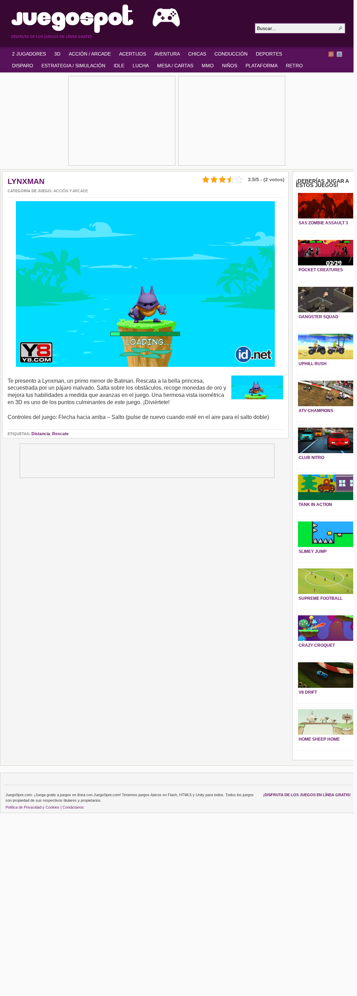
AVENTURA (167, 54)
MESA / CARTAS (175, 65)
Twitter (339, 54)
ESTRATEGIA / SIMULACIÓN (73, 65)
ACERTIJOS (132, 54)
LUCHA (141, 65)
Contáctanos (73, 807)
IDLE (119, 65)
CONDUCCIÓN (231, 54)
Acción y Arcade (71, 191)
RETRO (294, 65)
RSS (331, 54)
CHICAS (197, 54)
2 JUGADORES (29, 54)
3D (57, 54)
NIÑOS (229, 65)
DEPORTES (269, 54)
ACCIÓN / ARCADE (90, 54)
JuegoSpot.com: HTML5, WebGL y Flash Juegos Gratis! (128, 18)
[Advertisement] (122, 121)
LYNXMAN (26, 181)
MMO (208, 65)
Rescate (60, 433)
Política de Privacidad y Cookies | (33, 807)
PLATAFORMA (261, 65)
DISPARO (22, 65)
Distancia (40, 433)
